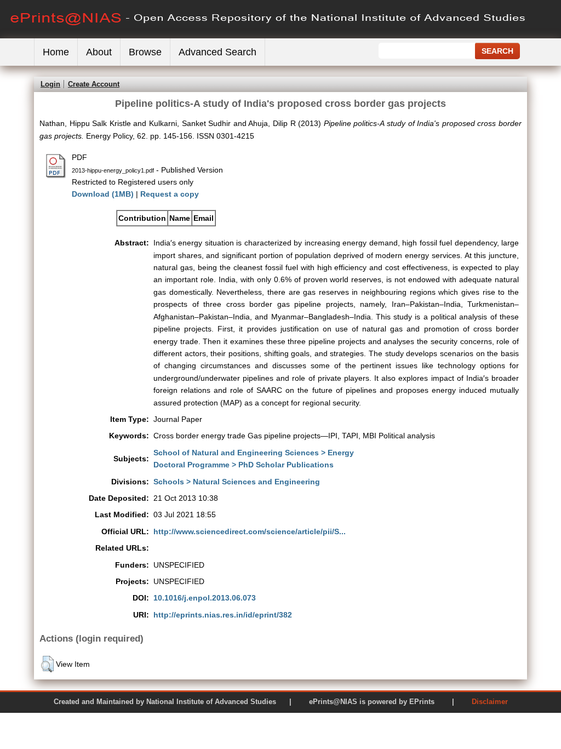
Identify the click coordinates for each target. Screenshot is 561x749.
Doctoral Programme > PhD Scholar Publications (243, 464)
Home (56, 52)
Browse (145, 52)
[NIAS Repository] (268, 36)
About (99, 52)
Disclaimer (490, 701)
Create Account (93, 84)
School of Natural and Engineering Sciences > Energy (253, 452)
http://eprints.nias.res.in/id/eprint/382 (222, 614)
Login (50, 84)
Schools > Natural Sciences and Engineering (236, 481)
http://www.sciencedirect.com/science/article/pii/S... (249, 531)
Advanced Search (217, 52)
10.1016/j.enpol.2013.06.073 (204, 597)
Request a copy (169, 194)
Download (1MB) (103, 194)
